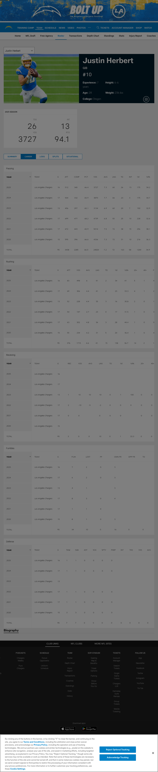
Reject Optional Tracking (117, 749)
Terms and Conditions (33, 742)
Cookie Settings (17, 769)
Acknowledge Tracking (118, 757)
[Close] (153, 753)
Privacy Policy (40, 745)
